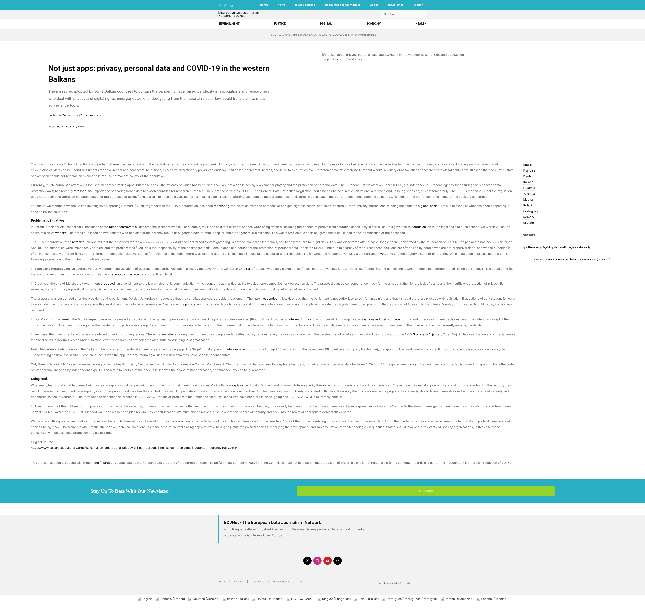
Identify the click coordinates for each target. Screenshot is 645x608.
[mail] (337, 561)
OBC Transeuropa (88, 115)
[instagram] (225, 5)
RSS (300, 581)
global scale (429, 206)
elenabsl (340, 59)
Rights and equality (579, 247)
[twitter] (219, 5)
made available (235, 349)
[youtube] (231, 5)
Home (272, 34)
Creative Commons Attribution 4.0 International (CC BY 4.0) (576, 259)
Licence (238, 581)
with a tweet (60, 319)
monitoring (222, 206)
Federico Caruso (60, 115)
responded (270, 298)
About (221, 581)
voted (384, 253)
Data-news (284, 34)
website (61, 233)
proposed (108, 283)
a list (247, 268)
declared (134, 274)
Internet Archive (300, 319)
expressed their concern (382, 319)
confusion (419, 227)
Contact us (258, 581)
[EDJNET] (241, 12)
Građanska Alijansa (426, 334)
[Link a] (51, 397)
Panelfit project (103, 462)
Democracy (534, 247)
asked (414, 364)
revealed (78, 242)
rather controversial (123, 227)
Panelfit (562, 247)
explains (238, 385)
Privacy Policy (281, 581)
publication (193, 304)
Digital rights (549, 247)
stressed (80, 191)
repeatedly (118, 274)
